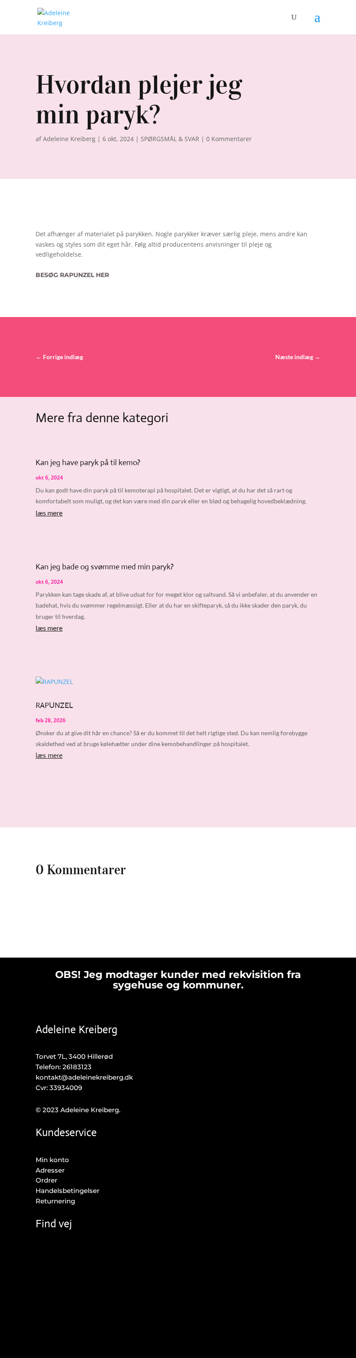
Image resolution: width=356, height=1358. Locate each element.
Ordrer (46, 1180)
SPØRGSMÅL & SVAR (170, 139)
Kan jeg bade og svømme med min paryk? (105, 567)
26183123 (77, 1067)
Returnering (55, 1201)
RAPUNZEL (54, 705)
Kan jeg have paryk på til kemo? (88, 462)
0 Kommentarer (229, 139)
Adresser (50, 1170)
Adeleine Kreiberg (69, 139)
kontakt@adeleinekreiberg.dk (84, 1077)
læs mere (49, 513)
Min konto (52, 1160)
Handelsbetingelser (67, 1190)
